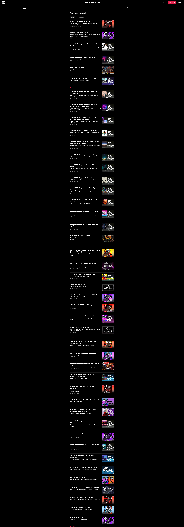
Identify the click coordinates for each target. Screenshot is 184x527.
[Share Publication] (166, 2)
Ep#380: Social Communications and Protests (82, 387)
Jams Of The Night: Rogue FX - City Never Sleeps (84, 445)
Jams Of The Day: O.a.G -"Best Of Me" (82, 178)
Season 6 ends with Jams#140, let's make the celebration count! (84, 254)
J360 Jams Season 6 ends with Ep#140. (79, 276)
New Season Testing (77, 67)
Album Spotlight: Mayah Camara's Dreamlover (82, 456)
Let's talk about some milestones (78, 286)
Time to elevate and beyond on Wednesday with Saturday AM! (84, 133)
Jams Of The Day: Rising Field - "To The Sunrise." (83, 200)
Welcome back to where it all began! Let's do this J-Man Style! (85, 499)
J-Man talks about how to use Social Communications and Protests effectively (84, 390)
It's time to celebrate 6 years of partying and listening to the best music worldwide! (85, 329)
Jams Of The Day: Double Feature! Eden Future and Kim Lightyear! (83, 118)
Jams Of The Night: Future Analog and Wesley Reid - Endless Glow (83, 105)
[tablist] (77, 17)
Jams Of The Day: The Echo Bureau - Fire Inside (84, 45)
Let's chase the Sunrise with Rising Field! (80, 203)
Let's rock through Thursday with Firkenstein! (81, 191)
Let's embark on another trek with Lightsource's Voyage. (84, 156)
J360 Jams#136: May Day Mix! (80, 507)
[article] (92, 25)
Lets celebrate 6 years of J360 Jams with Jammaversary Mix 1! (85, 296)
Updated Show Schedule (78, 477)
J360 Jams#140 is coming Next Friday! (83, 275)
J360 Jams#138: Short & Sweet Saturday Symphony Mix (84, 342)
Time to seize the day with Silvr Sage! (79, 228)
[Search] (163, 2)
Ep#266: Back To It (76, 517)
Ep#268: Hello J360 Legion (79, 33)
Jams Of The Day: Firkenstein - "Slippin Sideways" (83, 189)
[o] (108, 24)
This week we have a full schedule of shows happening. (83, 479)
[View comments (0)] (81, 28)
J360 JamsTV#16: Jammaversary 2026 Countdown (83, 264)
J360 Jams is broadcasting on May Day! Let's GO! (82, 509)
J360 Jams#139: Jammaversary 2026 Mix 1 (84, 295)
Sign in (179, 2)
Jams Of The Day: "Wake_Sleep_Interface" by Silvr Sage (84, 225)
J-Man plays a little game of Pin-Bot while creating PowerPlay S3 (85, 69)
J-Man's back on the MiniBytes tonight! (79, 519)
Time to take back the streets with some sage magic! (83, 367)
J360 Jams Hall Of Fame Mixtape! (81, 305)
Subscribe (172, 2)
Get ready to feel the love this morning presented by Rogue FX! (84, 215)
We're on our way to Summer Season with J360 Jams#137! (84, 355)
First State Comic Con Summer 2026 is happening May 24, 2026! (83, 410)
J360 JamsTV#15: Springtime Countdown (84, 487)
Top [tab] (76, 17)
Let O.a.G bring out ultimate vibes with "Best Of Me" (83, 179)
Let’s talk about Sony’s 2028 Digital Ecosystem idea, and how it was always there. (85, 24)
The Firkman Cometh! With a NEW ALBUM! (80, 378)
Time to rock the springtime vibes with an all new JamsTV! (84, 489)
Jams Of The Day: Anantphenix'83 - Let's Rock (84, 166)
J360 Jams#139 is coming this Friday (83, 316)
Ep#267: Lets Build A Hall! (79, 434)
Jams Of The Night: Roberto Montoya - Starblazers (83, 92)
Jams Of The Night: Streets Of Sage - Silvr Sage (84, 364)
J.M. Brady (78, 26)
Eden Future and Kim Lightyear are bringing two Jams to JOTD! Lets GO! (84, 122)
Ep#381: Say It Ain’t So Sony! (80, 21)
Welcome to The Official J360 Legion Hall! (84, 467)
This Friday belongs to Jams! (77, 401)
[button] (24, 7)
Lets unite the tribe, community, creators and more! (83, 469)
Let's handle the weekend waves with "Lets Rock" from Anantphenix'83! (83, 169)
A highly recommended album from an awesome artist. (84, 459)
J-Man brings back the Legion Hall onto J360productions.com (85, 436)
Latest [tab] (72, 17)
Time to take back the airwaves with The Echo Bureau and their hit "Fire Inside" (84, 48)
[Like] (71, 28)
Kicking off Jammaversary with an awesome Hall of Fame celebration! (84, 307)
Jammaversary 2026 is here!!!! (80, 327)
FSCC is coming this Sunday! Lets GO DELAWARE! (82, 413)
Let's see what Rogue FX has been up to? (80, 448)
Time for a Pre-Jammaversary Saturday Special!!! (82, 345)
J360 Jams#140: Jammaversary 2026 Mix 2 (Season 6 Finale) (85, 251)
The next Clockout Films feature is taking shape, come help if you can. (85, 238)
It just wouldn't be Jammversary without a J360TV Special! (84, 267)
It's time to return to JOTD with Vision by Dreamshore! (83, 59)
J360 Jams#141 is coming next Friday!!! (83, 78)
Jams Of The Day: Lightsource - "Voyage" (84, 155)
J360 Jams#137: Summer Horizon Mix (83, 353)
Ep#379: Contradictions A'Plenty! (81, 497)
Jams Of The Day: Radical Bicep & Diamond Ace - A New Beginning (85, 142)
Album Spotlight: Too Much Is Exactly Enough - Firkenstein (83, 375)
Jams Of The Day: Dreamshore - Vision (83, 57)
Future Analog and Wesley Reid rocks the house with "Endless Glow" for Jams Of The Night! (85, 109)
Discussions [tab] (81, 17)
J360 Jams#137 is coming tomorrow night (84, 399)
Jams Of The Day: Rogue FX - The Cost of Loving (84, 212)
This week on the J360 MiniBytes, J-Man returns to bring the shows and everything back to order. (85, 35)
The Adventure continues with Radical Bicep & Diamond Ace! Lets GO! (85, 146)
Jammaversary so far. (77, 285)
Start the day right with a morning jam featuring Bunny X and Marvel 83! (85, 425)
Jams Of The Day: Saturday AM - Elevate (84, 130)
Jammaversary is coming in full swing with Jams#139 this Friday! (84, 318)
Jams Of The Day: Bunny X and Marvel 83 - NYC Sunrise (85, 422)
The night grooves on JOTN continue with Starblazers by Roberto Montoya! (84, 96)
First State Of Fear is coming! (80, 236)
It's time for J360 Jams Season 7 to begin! (80, 80)
